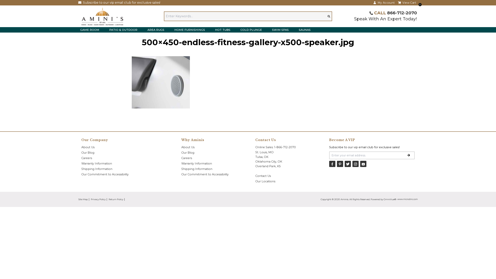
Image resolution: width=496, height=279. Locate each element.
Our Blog (87, 152)
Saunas (305, 30)
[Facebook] (332, 164)
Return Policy (116, 199)
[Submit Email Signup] (408, 155)
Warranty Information (96, 163)
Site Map (83, 199)
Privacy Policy (98, 199)
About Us (88, 147)
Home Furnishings (189, 30)
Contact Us (263, 176)
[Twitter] (348, 164)
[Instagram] (355, 164)
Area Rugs (155, 30)
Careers (86, 158)
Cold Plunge (251, 30)
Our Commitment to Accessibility (105, 174)
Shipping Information (96, 169)
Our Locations (265, 181)
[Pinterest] (340, 164)
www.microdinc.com (408, 199)
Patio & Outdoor (123, 30)
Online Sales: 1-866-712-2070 (275, 147)
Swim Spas (280, 30)
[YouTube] (363, 164)
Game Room (89, 30)
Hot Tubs (222, 30)
